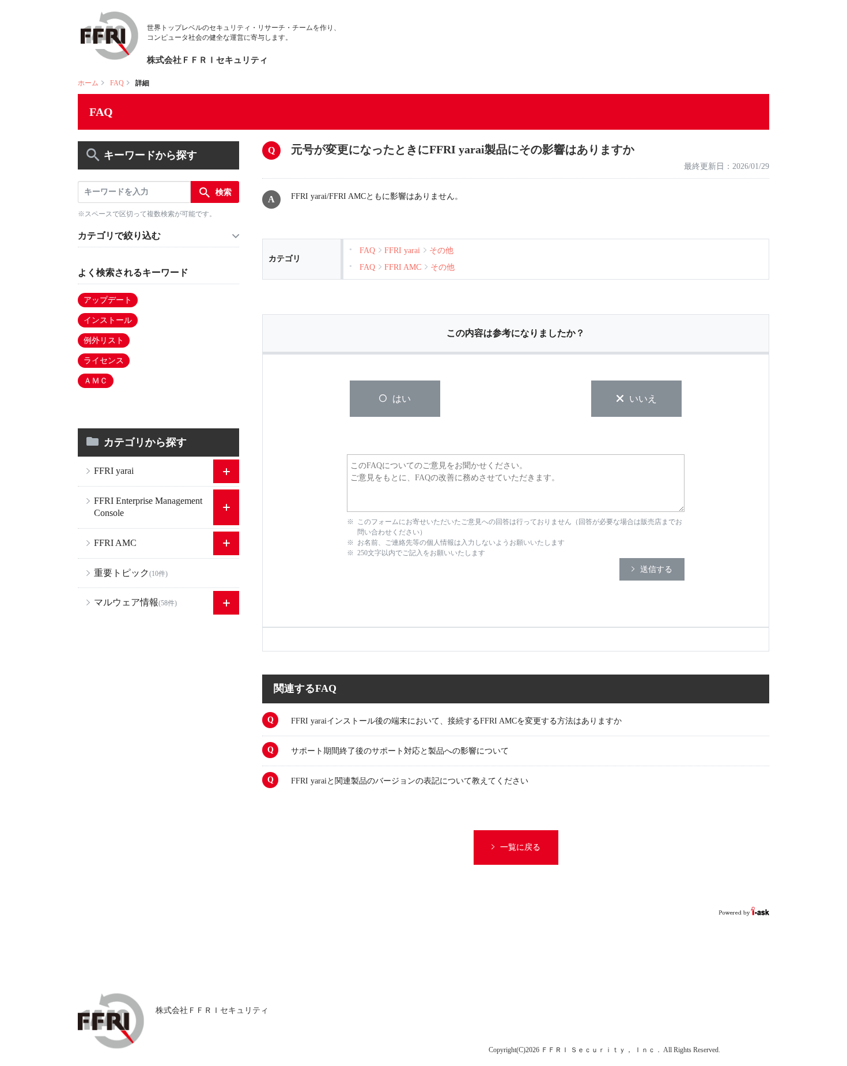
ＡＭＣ (96, 380)
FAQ (117, 83)
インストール (108, 320)
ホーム (88, 83)
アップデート (108, 300)
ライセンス (104, 360)
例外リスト (104, 340)
